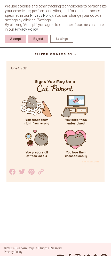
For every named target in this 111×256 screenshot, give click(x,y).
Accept (15, 39)
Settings (62, 39)
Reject (38, 39)
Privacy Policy (13, 252)
